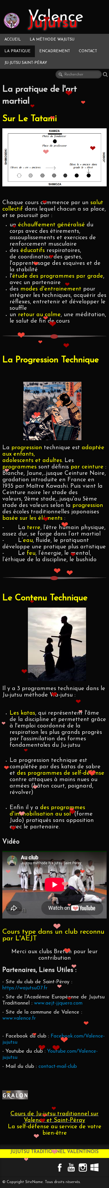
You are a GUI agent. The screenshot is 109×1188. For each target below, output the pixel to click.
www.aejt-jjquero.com (58, 1003)
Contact (88, 51)
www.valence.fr (19, 1018)
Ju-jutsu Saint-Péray (25, 63)
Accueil (12, 39)
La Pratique (17, 51)
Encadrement (54, 51)
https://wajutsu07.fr (24, 988)
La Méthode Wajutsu (52, 39)
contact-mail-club (57, 1066)
